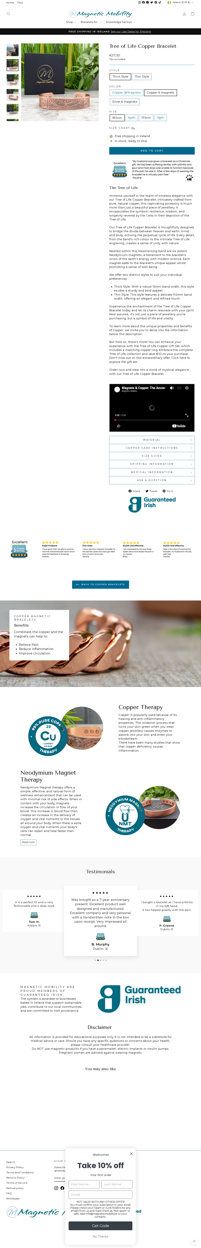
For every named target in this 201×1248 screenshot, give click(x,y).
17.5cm (146, 118)
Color (115, 86)
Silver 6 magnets (124, 101)
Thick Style (120, 76)
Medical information (152, 472)
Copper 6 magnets (160, 92)
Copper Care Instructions (152, 448)
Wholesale (13, 1198)
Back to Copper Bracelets (103, 584)
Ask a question (152, 480)
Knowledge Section (119, 22)
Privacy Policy (15, 1167)
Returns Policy (15, 1177)
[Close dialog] (131, 1154)
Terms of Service (16, 1182)
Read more (28, 842)
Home (10, 2)
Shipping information (152, 464)
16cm (132, 118)
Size (113, 111)
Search (10, 1162)
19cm (160, 118)
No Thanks (100, 1236)
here (183, 358)
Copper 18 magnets (126, 92)
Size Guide (152, 456)
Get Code (100, 1225)
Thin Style (141, 76)
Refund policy (15, 1188)
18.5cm (117, 118)
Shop (70, 22)
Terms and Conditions (20, 1172)
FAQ (20, 2)
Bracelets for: (90, 22)
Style (114, 70)
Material (152, 440)
